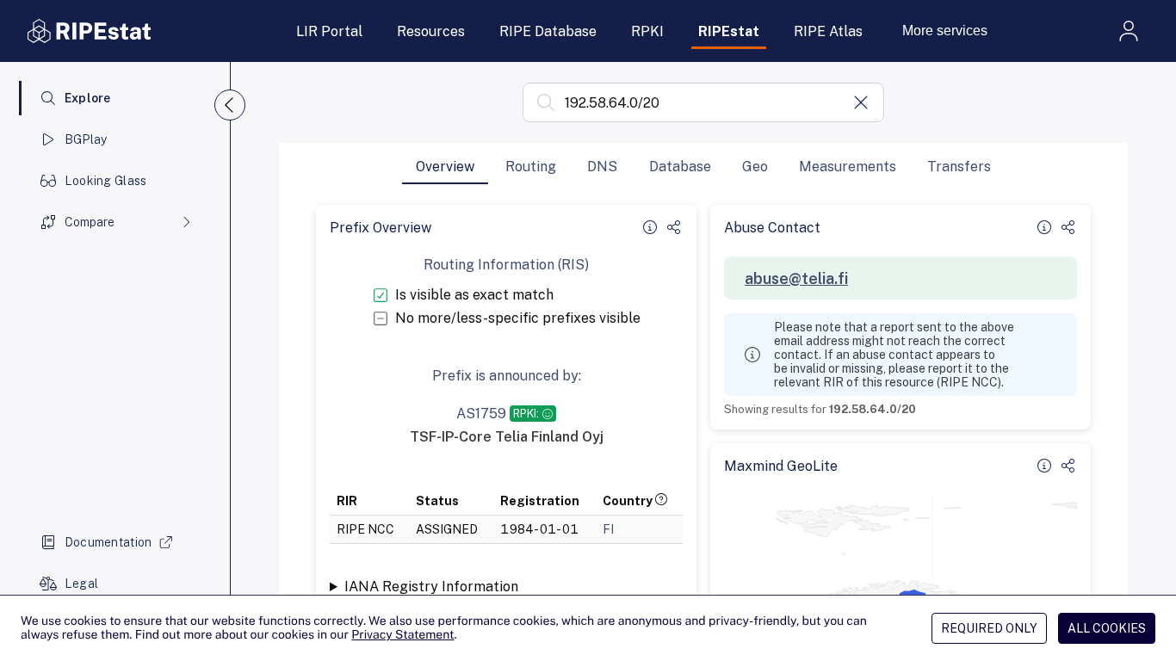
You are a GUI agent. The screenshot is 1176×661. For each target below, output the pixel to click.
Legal (81, 583)
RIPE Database (548, 31)
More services (944, 30)
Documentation (108, 542)
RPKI (647, 31)
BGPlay (86, 139)
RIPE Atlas (828, 31)
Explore (88, 98)
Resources (431, 31)
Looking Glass (106, 181)
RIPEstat (728, 31)
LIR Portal (329, 31)
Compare (90, 222)
